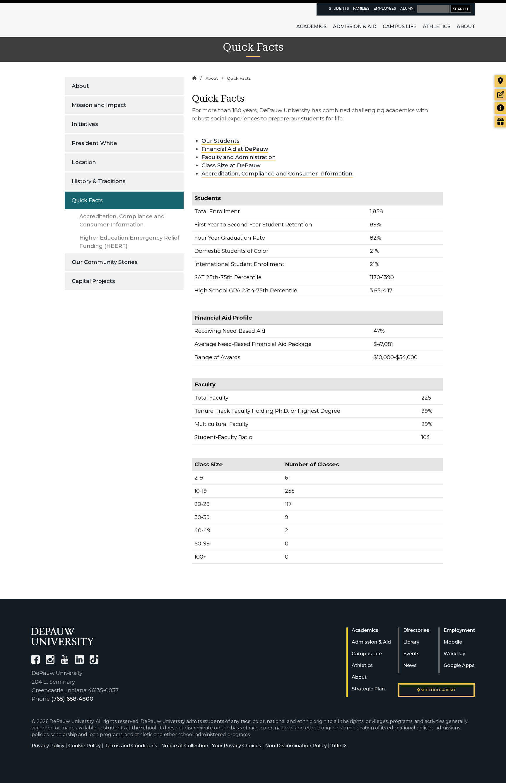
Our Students (220, 140)
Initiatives (85, 124)
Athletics (436, 26)
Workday (454, 653)
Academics (311, 26)
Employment (459, 630)
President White (94, 143)
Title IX (339, 745)
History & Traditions (99, 181)
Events (411, 653)
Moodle (453, 642)
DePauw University (63, 20)
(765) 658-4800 (72, 698)
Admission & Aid (354, 26)
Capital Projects (93, 281)
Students (339, 8)
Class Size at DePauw (231, 165)
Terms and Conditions (131, 745)
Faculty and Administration (238, 157)
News (410, 665)
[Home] (194, 78)
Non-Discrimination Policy (296, 745)
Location (84, 162)
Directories (416, 630)
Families (361, 8)
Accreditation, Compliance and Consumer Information (122, 220)
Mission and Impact (99, 105)
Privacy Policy (48, 745)
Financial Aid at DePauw (234, 149)
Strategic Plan (368, 689)
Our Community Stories (105, 262)
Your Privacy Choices (236, 745)
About (466, 26)
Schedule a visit (438, 690)
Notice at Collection (184, 745)
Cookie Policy (84, 745)
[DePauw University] (62, 636)
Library (411, 642)
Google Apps (459, 665)
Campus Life (399, 26)
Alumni (407, 8)
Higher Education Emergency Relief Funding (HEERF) (129, 241)
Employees (385, 8)
